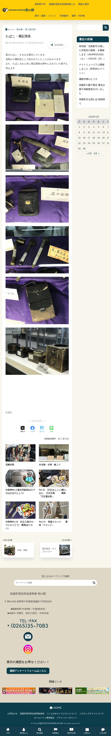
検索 (106, 28)
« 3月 (89, 153)
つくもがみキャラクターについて (62, 713)
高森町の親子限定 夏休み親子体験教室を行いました (92, 89)
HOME (57, 707)
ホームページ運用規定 (44, 718)
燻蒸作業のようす (88, 79)
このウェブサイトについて (91, 713)
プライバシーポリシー (67, 718)
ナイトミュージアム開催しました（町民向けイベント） (91, 68)
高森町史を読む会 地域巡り (92, 101)
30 (84, 148)
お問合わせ (12, 713)
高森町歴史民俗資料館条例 (32, 713)
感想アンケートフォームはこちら (28, 670)
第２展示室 (63, 438)
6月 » (96, 153)
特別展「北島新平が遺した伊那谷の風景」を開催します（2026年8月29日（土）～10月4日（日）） (92, 52)
